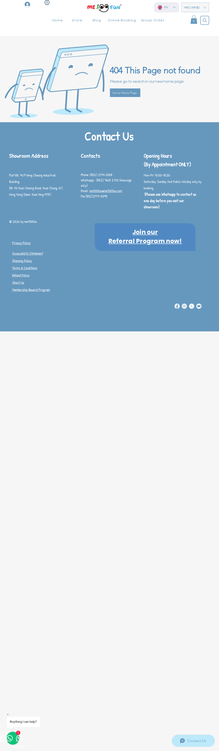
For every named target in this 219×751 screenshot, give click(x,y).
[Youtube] (198, 306)
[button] (195, 7)
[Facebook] (177, 306)
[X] (191, 306)
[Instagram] (184, 306)
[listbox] (195, 7)
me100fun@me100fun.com (105, 190)
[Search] (204, 20)
